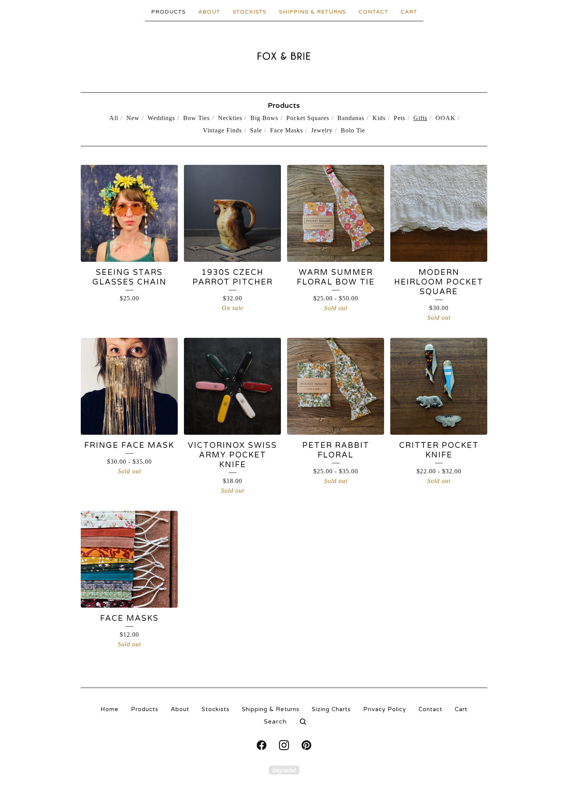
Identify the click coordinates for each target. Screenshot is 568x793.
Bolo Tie (353, 130)
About (209, 11)
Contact (373, 11)
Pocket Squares (307, 118)
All (113, 118)
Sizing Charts (331, 709)
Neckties (230, 118)
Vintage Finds (222, 130)
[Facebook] (261, 745)
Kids (379, 118)
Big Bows (264, 118)
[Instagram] (284, 745)
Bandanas (350, 118)
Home (109, 709)
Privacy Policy (384, 709)
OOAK (445, 118)
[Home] (284, 56)
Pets (399, 118)
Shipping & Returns (312, 11)
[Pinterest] (306, 745)
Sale (256, 130)
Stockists (250, 11)
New (132, 118)
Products (168, 11)
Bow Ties (196, 118)
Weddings (161, 118)
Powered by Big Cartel (284, 770)
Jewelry (322, 130)
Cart (409, 11)
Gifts (420, 118)
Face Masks (286, 130)
